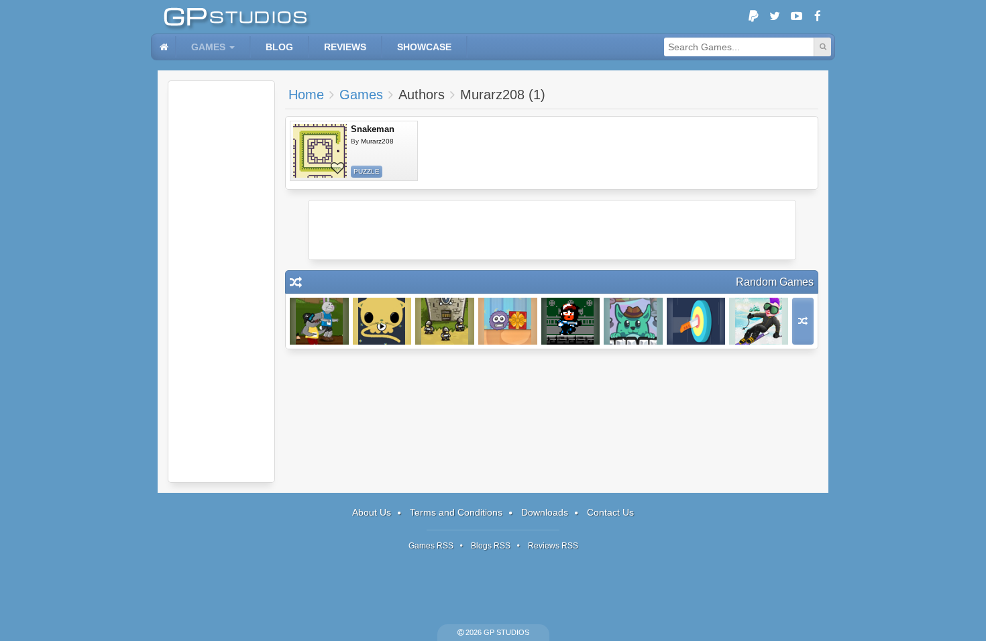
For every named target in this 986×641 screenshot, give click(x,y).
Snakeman (372, 129)
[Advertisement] (221, 281)
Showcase (424, 47)
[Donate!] (753, 16)
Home (306, 94)
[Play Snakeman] (320, 151)
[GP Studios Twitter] (774, 16)
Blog (279, 47)
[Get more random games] (803, 321)
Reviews (345, 47)
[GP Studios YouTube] (796, 16)
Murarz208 (377, 141)
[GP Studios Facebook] (817, 16)
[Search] (822, 47)
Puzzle (366, 171)
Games (208, 47)
